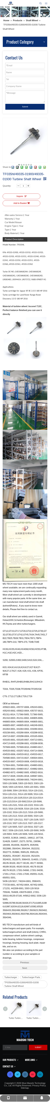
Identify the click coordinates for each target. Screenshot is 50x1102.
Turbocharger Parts (31, 977)
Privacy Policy (39, 1085)
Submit (25, 107)
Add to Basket (20, 203)
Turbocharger (10, 977)
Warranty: (9, 219)
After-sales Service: (14, 215)
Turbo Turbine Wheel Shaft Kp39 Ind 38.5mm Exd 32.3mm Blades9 (33, 1018)
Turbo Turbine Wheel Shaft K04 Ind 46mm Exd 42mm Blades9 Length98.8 (16, 1018)
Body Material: (11, 233)
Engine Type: (11, 226)
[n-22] (25, 12)
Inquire (20, 196)
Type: (7, 230)
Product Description (14, 239)
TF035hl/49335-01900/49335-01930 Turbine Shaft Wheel (21, 984)
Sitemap (25, 1088)
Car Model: (10, 222)
